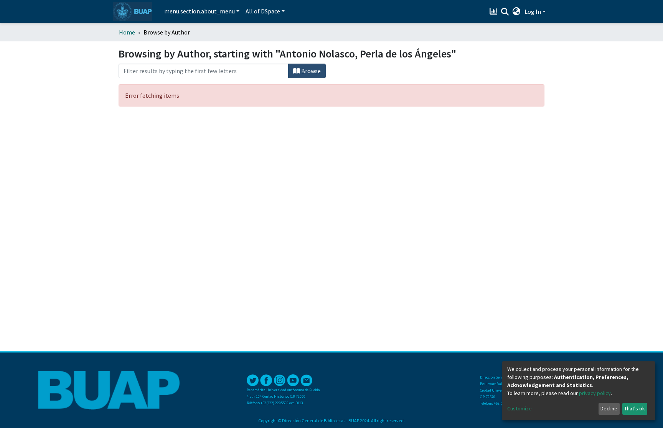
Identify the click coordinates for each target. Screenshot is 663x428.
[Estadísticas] (494, 11)
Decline (608, 408)
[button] (516, 11)
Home (127, 32)
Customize (519, 408)
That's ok (634, 408)
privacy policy (595, 393)
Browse (310, 71)
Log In (532, 11)
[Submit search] (505, 12)
